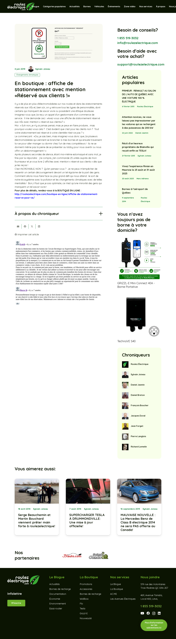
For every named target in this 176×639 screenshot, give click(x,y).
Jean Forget (137, 426)
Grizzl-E (84, 613)
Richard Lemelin (139, 446)
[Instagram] (153, 613)
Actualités (54, 584)
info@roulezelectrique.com (137, 43)
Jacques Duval (138, 415)
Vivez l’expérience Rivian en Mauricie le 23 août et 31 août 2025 (138, 170)
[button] (105, 6)
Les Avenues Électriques (123, 598)
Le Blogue (115, 584)
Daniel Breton (138, 395)
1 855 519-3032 (127, 38)
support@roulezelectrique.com (140, 64)
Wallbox (84, 598)
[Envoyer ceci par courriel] (18, 226)
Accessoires (86, 589)
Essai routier (55, 608)
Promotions (86, 584)
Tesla (82, 608)
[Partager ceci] (25, 226)
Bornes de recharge (60, 589)
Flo (81, 603)
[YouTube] (142, 613)
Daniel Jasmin (141, 133)
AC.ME (113, 593)
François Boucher (139, 405)
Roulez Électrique (145, 106)
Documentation (57, 593)
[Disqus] (59, 272)
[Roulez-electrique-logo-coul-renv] (21, 6)
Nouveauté (86, 618)
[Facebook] (148, 613)
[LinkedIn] (159, 613)
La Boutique (116, 589)
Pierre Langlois (138, 436)
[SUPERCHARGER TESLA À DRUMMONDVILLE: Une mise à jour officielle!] (88, 507)
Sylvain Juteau (42, 69)
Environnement (57, 603)
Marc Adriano (143, 178)
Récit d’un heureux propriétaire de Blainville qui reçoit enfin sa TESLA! (138, 147)
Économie (54, 598)
